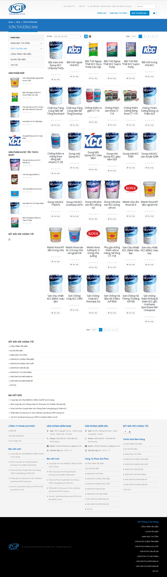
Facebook (125, 432)
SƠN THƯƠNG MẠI (139, 13)
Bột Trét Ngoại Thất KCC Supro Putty (32, 219)
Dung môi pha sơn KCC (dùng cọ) (31, 161)
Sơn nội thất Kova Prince (32, 189)
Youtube (130, 432)
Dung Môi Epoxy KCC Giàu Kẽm (33, 137)
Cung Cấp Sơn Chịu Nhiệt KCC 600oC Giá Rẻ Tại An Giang (32, 400)
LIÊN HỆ (82, 6)
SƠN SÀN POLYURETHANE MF (21, 381)
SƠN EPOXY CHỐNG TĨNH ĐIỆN (22, 359)
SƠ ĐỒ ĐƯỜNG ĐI (17, 436)
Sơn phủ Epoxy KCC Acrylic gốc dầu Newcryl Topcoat (33, 108)
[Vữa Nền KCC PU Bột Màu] (14, 126)
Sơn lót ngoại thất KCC (31, 174)
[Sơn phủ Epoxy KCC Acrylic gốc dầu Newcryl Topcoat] (14, 111)
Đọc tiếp (57, 79)
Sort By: (49, 36)
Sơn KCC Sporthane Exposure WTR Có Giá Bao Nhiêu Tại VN (34, 417)
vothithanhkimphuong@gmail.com (68, 446)
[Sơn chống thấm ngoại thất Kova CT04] (14, 82)
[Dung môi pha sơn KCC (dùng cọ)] (14, 165)
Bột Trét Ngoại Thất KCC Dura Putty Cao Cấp (32, 93)
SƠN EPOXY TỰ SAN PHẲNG (21, 372)
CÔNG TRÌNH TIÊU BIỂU (21, 54)
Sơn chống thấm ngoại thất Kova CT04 (33, 79)
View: (128, 36)
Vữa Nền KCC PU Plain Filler (33, 203)
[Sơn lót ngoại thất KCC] (14, 179)
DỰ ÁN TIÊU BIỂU (18, 59)
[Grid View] (86, 36)
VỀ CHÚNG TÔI (69, 6)
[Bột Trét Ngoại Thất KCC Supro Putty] (14, 222)
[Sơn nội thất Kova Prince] (14, 193)
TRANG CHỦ (101, 13)
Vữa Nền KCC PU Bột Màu (32, 121)
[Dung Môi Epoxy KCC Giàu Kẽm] (14, 140)
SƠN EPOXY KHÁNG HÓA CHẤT (22, 363)
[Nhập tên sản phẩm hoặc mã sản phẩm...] (156, 6)
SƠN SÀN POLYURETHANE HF (21, 376)
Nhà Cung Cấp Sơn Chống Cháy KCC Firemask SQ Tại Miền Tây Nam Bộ (38, 404)
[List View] (90, 36)
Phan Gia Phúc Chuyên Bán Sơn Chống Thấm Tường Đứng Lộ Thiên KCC (39, 408)
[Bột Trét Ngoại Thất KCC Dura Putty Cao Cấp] (14, 97)
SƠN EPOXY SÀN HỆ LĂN (19, 368)
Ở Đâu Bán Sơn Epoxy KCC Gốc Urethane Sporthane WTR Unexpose (37, 413)
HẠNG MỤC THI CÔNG (118, 13)
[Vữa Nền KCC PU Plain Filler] (14, 208)
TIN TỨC (14, 65)
